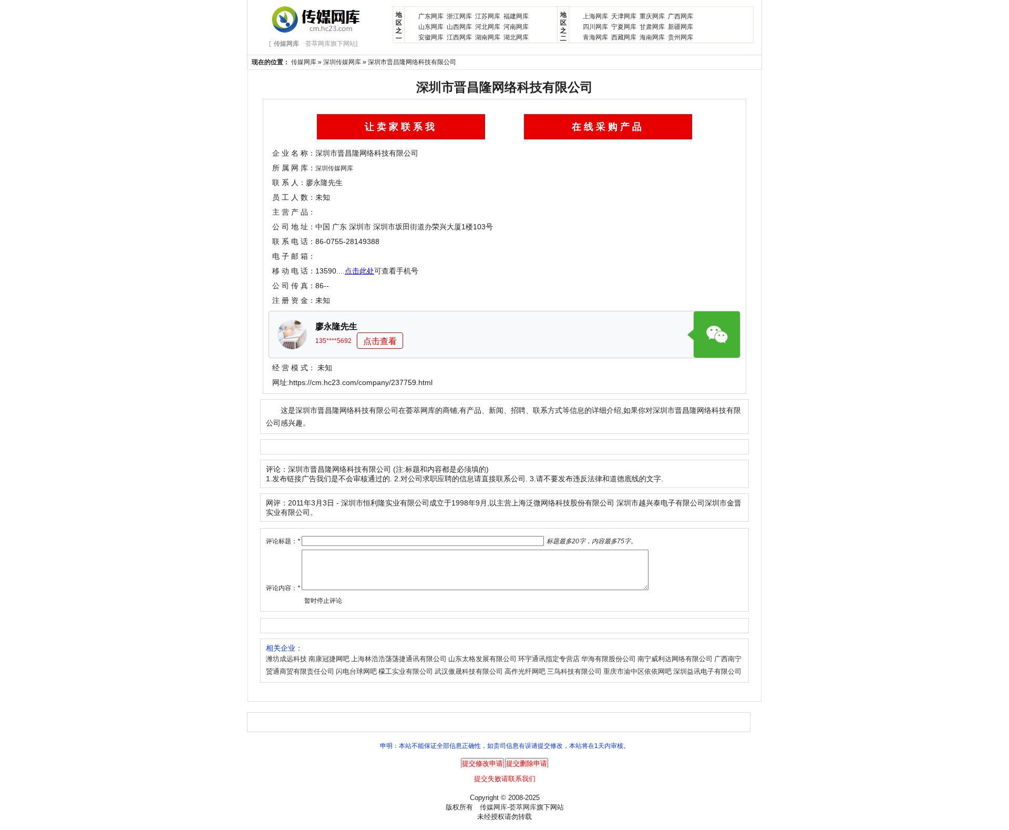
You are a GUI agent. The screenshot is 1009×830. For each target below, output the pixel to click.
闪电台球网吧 (356, 671)
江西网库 (459, 37)
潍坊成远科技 (286, 659)
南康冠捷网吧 (328, 659)
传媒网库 (303, 62)
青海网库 (595, 37)
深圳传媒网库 (342, 62)
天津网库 (623, 16)
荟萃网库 (523, 807)
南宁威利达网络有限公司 (675, 659)
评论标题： (283, 541)
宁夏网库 (623, 27)
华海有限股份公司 (608, 659)
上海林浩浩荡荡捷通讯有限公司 (399, 659)
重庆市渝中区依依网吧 (637, 671)
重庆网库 (652, 16)
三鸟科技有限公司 (574, 671)
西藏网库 (623, 37)
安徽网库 (431, 37)
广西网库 (680, 16)
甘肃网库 (652, 27)
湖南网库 (487, 37)
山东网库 (431, 27)
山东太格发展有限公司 (482, 659)
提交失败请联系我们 (505, 779)
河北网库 (487, 27)
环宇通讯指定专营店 (549, 659)
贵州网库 (680, 37)
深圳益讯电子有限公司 (707, 671)
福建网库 (516, 16)
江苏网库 (487, 16)
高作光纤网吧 (524, 671)
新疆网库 (680, 27)
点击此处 (359, 271)
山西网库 (459, 27)
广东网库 (431, 16)
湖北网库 (516, 37)
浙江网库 (459, 16)
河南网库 (516, 27)
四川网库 (595, 27)
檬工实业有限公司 (405, 671)
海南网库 (652, 37)
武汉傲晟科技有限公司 (469, 671)
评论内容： (283, 588)
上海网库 (595, 16)
